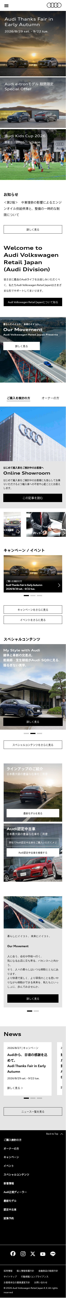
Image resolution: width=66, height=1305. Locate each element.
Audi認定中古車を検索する (32, 852)
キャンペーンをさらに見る (33, 609)
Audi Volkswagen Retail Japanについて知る (33, 302)
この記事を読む (32, 497)
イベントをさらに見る (33, 619)
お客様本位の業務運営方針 (17, 1282)
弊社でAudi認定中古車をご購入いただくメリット (33, 843)
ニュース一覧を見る (32, 1111)
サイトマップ (10, 1276)
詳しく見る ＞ (15, 1087)
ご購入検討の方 (13, 1139)
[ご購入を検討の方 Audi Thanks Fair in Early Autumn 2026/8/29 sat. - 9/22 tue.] (33, 573)
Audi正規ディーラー (15, 1191)
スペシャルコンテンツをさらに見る (32, 744)
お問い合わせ (40, 1282)
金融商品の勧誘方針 (48, 1271)
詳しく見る (33, 229)
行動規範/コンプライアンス (34, 1276)
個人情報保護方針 (25, 1271)
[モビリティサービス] (46, 524)
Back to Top (53, 1133)
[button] (26, 595)
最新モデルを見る (32, 813)
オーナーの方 (11, 1148)
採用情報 (8, 1271)
